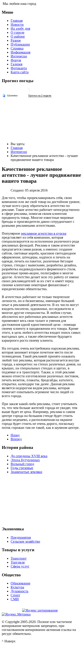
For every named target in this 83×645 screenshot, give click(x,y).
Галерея (16, 64)
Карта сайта (20, 72)
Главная (17, 20)
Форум (16, 60)
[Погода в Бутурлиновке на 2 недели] (40, 95)
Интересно (19, 56)
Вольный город (22, 464)
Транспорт (19, 558)
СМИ (15, 599)
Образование (20, 583)
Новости (17, 24)
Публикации (20, 44)
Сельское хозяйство (25, 541)
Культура (17, 587)
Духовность (19, 591)
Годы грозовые (22, 468)
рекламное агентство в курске (43, 233)
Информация (20, 52)
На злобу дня (20, 28)
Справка (17, 48)
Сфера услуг (20, 566)
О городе (17, 32)
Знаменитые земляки (26, 472)
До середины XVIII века (29, 456)
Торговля (18, 562)
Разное (16, 40)
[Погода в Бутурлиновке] (27, 91)
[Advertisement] (41, 499)
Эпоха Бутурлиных (25, 460)
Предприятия (21, 537)
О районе (18, 36)
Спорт (15, 595)
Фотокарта (19, 68)
